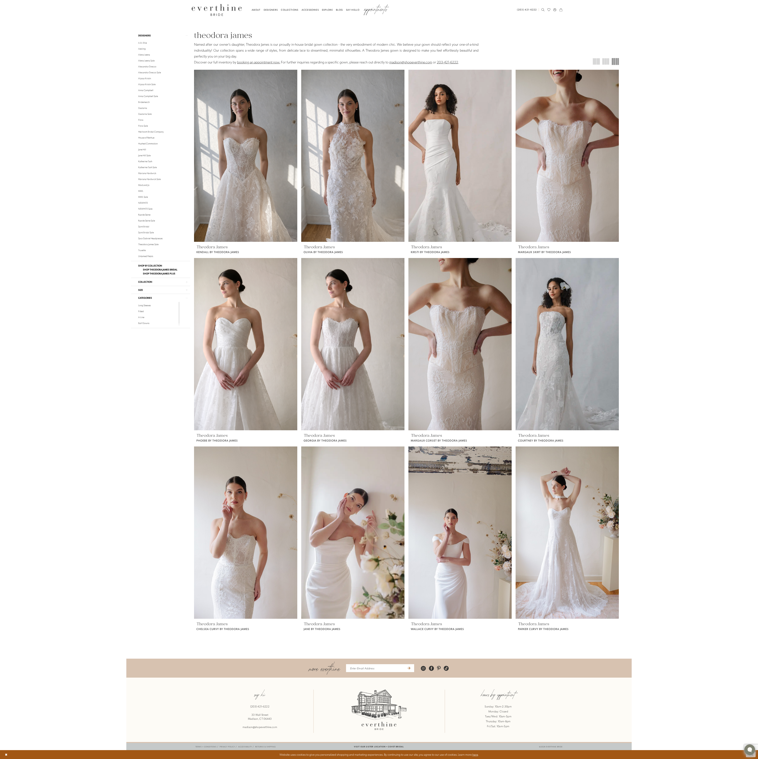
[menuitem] (528, 9)
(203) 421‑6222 (259, 706)
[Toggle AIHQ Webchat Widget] (749, 749)
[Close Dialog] (6, 754)
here (475, 754)
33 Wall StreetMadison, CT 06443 (260, 716)
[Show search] (543, 9)
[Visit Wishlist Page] (549, 9)
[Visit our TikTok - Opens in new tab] (446, 668)
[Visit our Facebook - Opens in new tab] (431, 668)
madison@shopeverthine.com (410, 62)
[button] (555, 9)
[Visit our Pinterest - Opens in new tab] (439, 668)
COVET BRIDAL (396, 746)
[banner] (217, 10)
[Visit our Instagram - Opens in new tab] (423, 668)
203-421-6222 (447, 62)
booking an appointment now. (258, 62)
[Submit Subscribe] (408, 668)
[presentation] (245, 156)
